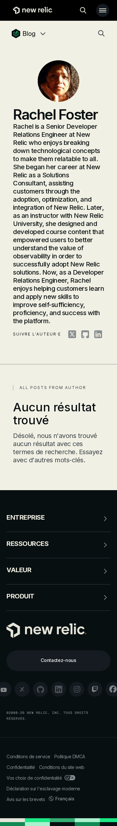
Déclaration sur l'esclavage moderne (43, 788)
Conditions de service (28, 756)
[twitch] (95, 689)
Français (64, 798)
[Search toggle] (83, 10)
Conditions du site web (61, 767)
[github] (40, 689)
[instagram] (76, 689)
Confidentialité (20, 767)
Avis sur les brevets (25, 799)
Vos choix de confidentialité (34, 778)
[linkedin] (58, 689)
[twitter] (22, 689)
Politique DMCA (69, 756)
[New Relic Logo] (31, 10)
